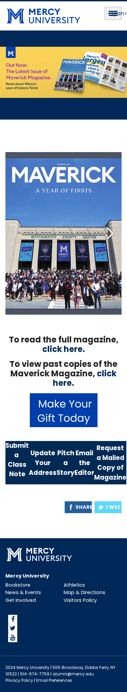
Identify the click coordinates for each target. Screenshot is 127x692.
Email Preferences (54, 680)
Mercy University (27, 575)
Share (84, 507)
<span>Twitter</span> (48, 628)
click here (62, 349)
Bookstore (17, 585)
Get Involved (20, 600)
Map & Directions (84, 592)
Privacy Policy (19, 680)
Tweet (113, 507)
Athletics (74, 585)
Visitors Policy (80, 600)
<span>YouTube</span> (50, 638)
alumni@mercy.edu (73, 674)
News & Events (23, 592)
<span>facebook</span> (51, 619)
